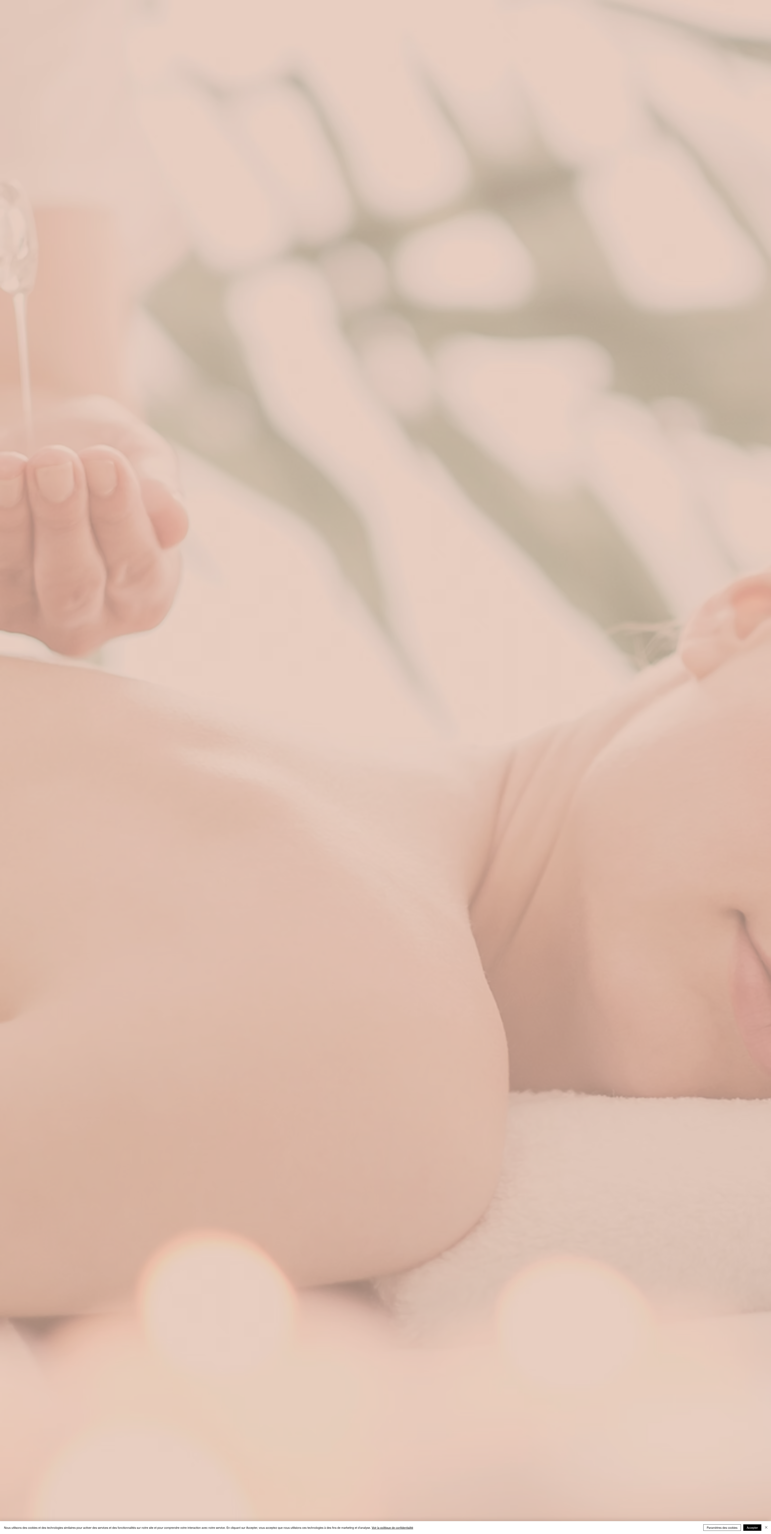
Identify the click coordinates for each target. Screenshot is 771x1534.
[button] (447, 705)
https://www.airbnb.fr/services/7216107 (386, 788)
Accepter (752, 1528)
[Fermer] (766, 1527)
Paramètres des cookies (722, 1528)
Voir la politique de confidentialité (392, 1528)
